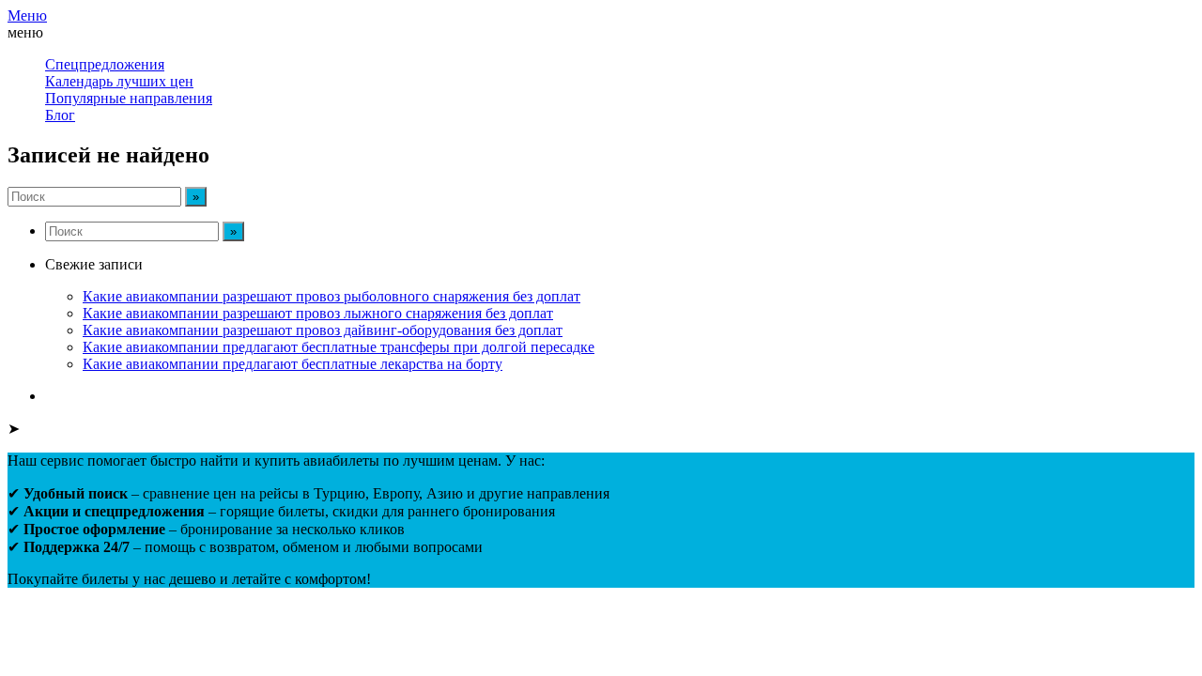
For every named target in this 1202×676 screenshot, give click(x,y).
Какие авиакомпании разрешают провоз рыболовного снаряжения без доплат (331, 296)
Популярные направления (128, 98)
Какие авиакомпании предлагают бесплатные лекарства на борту (292, 364)
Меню (27, 15)
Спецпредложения (104, 64)
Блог (60, 115)
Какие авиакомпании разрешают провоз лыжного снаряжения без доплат (318, 313)
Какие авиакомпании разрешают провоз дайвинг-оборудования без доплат (322, 330)
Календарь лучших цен (119, 81)
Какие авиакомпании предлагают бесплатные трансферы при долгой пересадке (338, 347)
